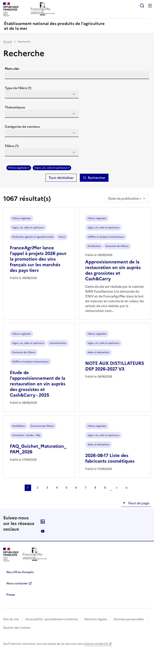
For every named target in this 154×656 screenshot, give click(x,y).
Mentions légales (95, 619)
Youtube (43, 531)
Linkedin (43, 521)
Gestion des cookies (16, 628)
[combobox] (42, 94)
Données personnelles (129, 619)
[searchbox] (10, 95)
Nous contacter (17, 583)
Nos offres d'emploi (20, 572)
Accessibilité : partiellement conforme (51, 619)
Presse (10, 595)
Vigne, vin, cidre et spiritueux (50, 168)
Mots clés (12, 68)
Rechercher (96, 177)
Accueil (7, 41)
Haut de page (138, 503)
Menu (150, 6)
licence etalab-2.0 (96, 644)
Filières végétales (17, 168)
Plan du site (11, 619)
